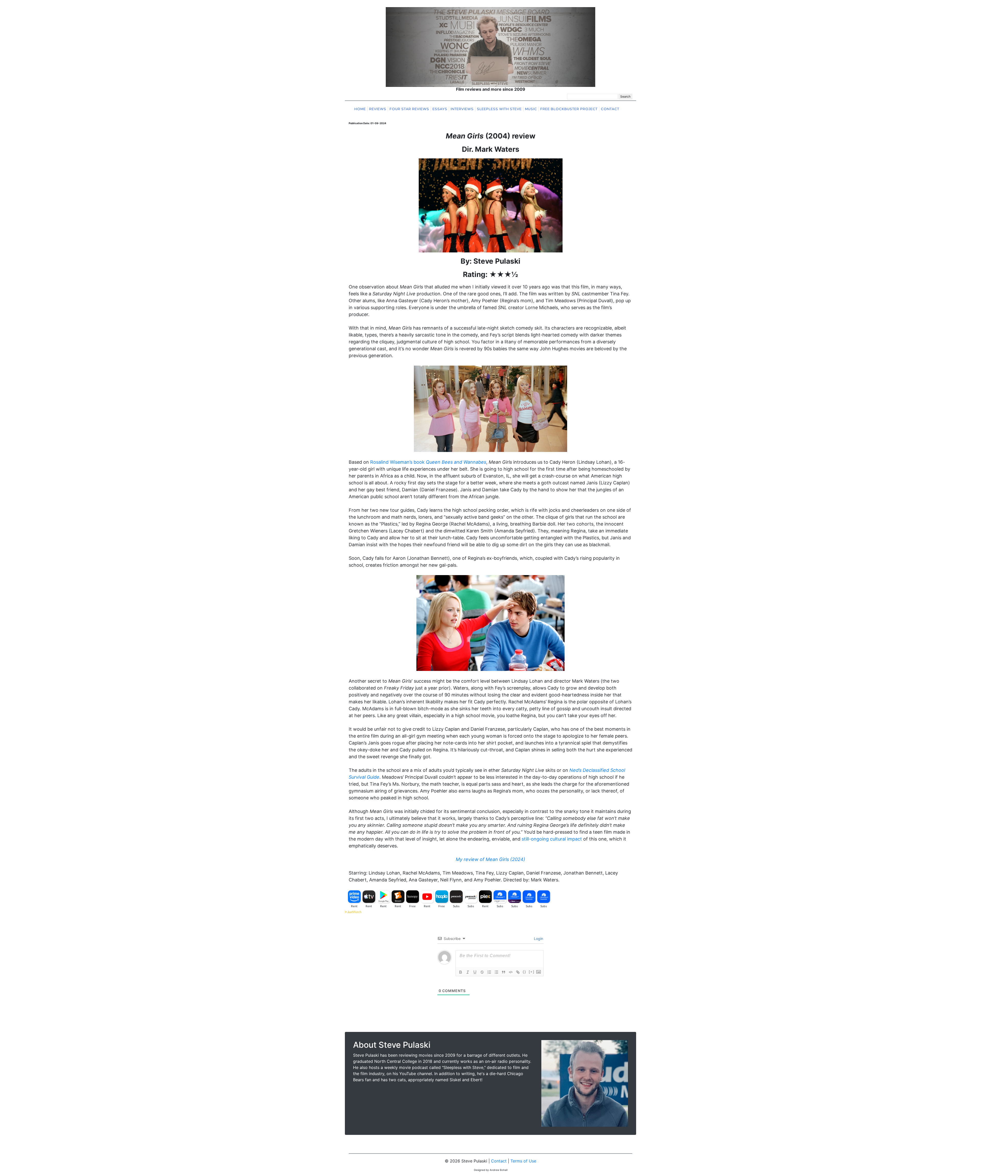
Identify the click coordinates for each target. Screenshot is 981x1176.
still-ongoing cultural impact (552, 839)
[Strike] (482, 972)
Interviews (462, 109)
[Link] (517, 972)
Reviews (377, 109)
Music (531, 109)
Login (538, 938)
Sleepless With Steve (499, 109)
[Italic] (467, 972)
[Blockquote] (503, 972)
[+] (531, 972)
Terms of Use (523, 1160)
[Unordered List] (496, 972)
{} (524, 972)
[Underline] (474, 972)
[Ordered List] (489, 972)
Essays (440, 109)
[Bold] (460, 972)
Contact (610, 109)
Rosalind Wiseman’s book (428, 462)
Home (360, 109)
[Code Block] (510, 972)
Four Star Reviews (409, 109)
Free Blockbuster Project (569, 109)
